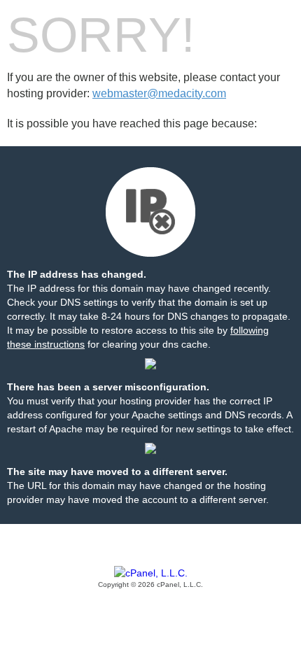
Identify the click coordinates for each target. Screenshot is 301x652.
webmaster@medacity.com (159, 93)
